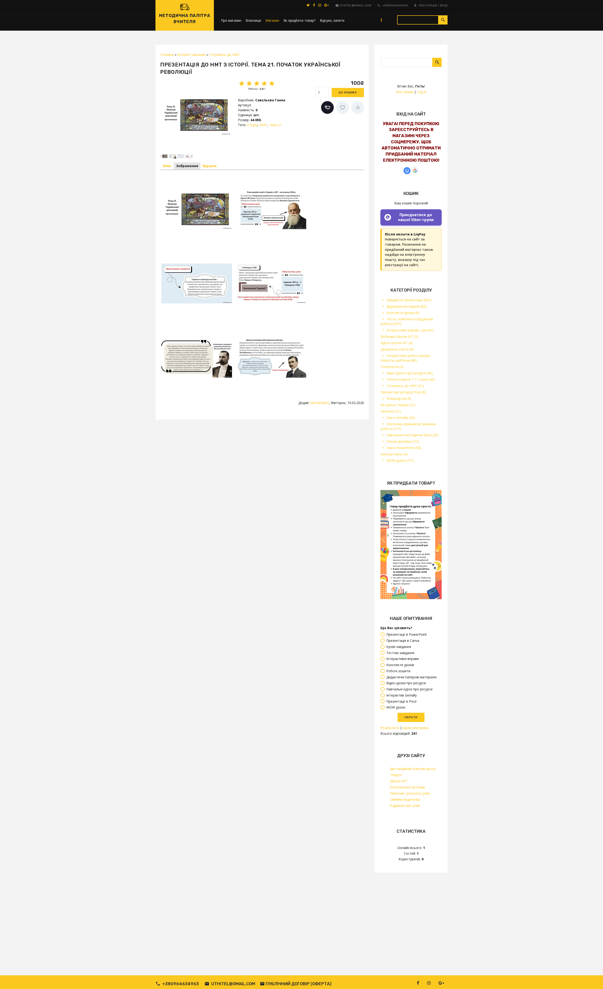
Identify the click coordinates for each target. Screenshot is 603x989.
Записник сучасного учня (410, 793)
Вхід (444, 5)
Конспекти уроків (403, 312)
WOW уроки (400, 460)
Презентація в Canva (402, 640)
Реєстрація (428, 5)
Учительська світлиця (407, 787)
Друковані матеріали (407, 306)
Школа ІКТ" (399, 781)
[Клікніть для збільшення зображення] (195, 114)
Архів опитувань (416, 727)
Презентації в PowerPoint (406, 634)
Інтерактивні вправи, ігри (410, 330)
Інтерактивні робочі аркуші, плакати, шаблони (406, 358)
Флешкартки (399, 398)
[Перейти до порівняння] (357, 107)
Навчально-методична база (412, 435)
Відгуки (209, 166)
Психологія (392, 366)
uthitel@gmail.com (355, 5)
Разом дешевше (403, 441)
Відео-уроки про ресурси (406, 683)
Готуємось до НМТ (405, 385)
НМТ (263, 125)
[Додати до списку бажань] (342, 107)
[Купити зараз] (327, 107)
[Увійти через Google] (415, 170)
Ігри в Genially (401, 417)
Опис (167, 166)
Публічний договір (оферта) (298, 983)
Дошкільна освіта (397, 349)
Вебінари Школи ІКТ (399, 336)
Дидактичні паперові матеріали (411, 677)
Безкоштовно (394, 454)
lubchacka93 (319, 402)
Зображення (187, 166)
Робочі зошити (398, 671)
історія (252, 125)
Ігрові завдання (398, 646)
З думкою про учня (405, 805)
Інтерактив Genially (401, 695)
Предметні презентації (409, 300)
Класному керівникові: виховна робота (408, 426)
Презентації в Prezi (401, 701)
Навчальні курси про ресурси (409, 689)
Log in (421, 92)
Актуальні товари (398, 405)
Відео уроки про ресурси (410, 373)
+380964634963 (395, 5)
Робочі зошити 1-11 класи (411, 379)
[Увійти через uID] (407, 170)
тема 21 (275, 125)
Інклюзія (391, 411)
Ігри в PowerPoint (404, 447)
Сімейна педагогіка (405, 799)
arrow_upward (592, 978)
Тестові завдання (400, 653)
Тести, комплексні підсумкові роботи (407, 321)
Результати (389, 727)
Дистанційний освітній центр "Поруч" (413, 771)
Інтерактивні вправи (402, 659)
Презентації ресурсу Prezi (403, 392)
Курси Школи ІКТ (397, 343)
